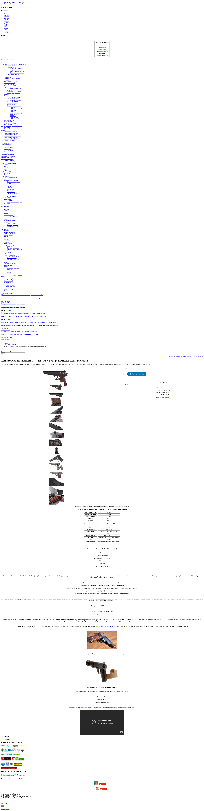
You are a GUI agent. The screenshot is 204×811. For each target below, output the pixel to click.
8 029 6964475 (104, 44)
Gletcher (126, 384)
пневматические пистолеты (105, 626)
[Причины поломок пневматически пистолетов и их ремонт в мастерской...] (22, 295)
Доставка (6, 18)
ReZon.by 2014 (5, 809)
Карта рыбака (7, 32)
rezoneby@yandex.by (103, 51)
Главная (6, 14)
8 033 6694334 (103, 47)
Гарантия (6, 16)
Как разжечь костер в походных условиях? (13, 307)
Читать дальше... (5, 302)
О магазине (7, 15)
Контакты (6, 21)
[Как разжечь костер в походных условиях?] (13, 304)
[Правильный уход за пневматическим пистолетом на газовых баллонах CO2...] (23, 313)
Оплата (6, 22)
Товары (6, 24)
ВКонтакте (7, 739)
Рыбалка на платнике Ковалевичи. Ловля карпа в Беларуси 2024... (20, 334)
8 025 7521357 (103, 49)
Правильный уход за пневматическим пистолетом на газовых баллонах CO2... (23, 316)
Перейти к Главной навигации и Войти (14, 3)
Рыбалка (6, 31)
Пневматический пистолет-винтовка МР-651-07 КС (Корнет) (184, 356)
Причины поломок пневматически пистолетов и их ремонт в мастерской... (22, 298)
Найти (2, 353)
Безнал (5, 29)
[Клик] (10, 60)
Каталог (6, 19)
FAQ (5, 26)
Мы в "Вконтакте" (9, 289)
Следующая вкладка (6, 293)
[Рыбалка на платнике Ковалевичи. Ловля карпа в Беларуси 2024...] (19, 331)
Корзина (6, 25)
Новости (6, 28)
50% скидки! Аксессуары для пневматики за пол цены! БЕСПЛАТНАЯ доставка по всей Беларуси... (30, 325)
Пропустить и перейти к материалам (14, 2)
